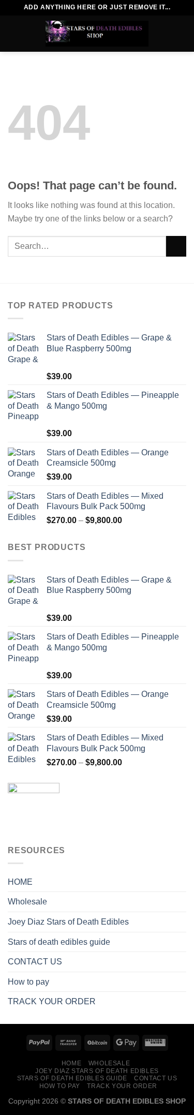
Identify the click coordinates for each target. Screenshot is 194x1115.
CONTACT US (35, 961)
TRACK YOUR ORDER (52, 1001)
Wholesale (27, 901)
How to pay (28, 981)
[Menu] (14, 33)
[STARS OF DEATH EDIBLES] (97, 34)
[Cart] (181, 33)
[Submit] (176, 246)
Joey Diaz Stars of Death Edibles (68, 921)
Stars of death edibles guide (59, 942)
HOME (20, 882)
